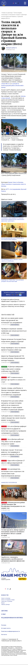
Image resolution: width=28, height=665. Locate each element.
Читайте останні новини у (14, 293)
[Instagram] (13, 3)
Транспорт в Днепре (6, 601)
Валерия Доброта (11, 48)
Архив (10, 182)
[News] (15, 3)
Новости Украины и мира (8, 599)
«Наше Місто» (5, 83)
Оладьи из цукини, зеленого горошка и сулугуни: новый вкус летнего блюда (13, 305)
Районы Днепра (5, 604)
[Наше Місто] (3, 3)
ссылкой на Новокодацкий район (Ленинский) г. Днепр (12, 85)
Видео (3, 603)
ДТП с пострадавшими (13, 189)
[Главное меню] (25, 3)
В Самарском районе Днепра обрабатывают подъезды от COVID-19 (13, 300)
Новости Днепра (7, 13)
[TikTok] (18, 3)
